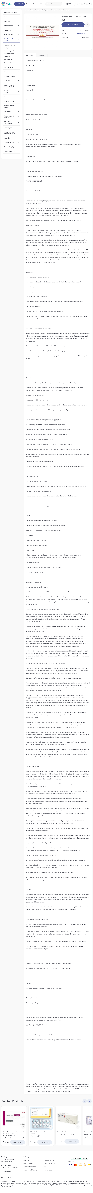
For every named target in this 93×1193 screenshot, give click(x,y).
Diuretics (7, 56)
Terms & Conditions (30, 1166)
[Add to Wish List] (87, 24)
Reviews (42, 55)
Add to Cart (74, 25)
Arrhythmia (8, 48)
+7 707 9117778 (7, 1159)
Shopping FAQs (49, 1163)
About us (29, 4)
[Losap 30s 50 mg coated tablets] (68, 1118)
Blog (41, 4)
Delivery (26, 1157)
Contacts (36, 4)
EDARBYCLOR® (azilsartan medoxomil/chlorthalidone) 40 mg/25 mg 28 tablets (13, 1137)
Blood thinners (9, 54)
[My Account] (79, 4)
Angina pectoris (9, 45)
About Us (47, 1157)
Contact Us (48, 1170)
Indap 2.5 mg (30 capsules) (38, 1136)
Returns (26, 1160)
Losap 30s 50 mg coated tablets (66, 1135)
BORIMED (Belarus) (83, 34)
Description (30, 55)
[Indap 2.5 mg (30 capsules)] (41, 1118)
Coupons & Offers (29, 1170)
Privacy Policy (28, 1163)
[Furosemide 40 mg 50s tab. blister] (42, 31)
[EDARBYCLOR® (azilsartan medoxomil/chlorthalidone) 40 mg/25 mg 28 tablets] (14, 1118)
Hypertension (8, 59)
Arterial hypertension (11, 51)
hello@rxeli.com (6, 1161)
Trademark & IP (49, 1160)
